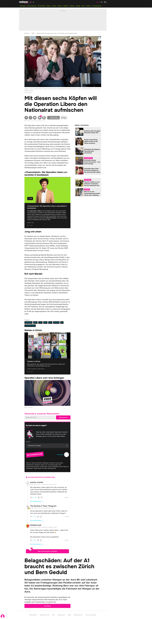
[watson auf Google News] (64, 117)
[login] (3, 616)
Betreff (28, 442)
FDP (45, 322)
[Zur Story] (62, 583)
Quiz (83, 6)
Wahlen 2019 (30, 326)
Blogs (78, 6)
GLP (50, 322)
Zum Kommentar (35, 501)
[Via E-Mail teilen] (34, 117)
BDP (33, 33)
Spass (60, 6)
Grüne (56, 322)
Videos (88, 6)
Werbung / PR (44, 615)
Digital (65, 6)
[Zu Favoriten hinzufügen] (44, 117)
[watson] (23, 2)
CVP (40, 322)
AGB (69, 615)
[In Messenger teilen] (30, 117)
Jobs (53, 615)
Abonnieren (63, 417)
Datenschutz (78, 615)
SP (62, 322)
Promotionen (97, 6)
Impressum (61, 615)
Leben (54, 6)
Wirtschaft (41, 6)
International (31, 6)
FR (102, 2)
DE (97, 2)
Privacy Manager (90, 615)
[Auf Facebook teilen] (26, 117)
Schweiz (23, 6)
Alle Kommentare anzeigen (47, 551)
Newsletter (33, 615)
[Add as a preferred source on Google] (53, 117)
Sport (49, 6)
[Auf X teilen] (29, 225)
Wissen (72, 6)
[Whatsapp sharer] (32, 225)
